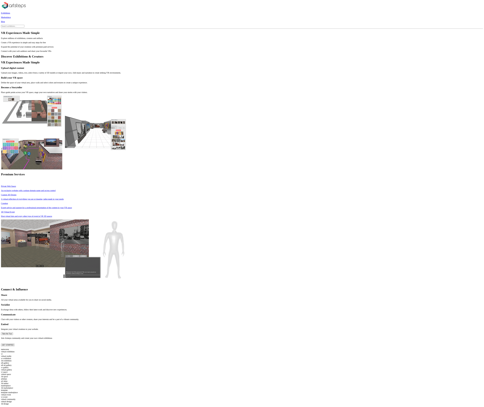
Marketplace (6, 17)
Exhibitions (5, 13)
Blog (3, 22)
